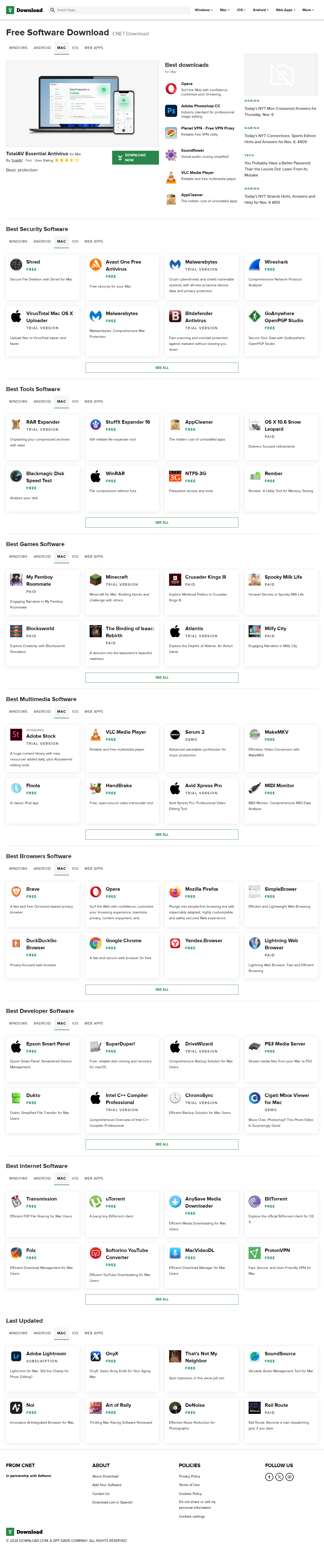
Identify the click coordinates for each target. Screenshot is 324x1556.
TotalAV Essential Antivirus (43, 154)
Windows (202, 10)
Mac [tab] (61, 48)
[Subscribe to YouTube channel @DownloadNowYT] (290, 1477)
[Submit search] (53, 10)
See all (162, 368)
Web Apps (284, 10)
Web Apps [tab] (94, 48)
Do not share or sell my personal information (197, 1505)
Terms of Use (189, 1485)
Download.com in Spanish (112, 1502)
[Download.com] (24, 10)
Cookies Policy (190, 1494)
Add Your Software (107, 1485)
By (14, 160)
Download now (135, 157)
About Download (105, 1476)
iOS (240, 10)
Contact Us (101, 1494)
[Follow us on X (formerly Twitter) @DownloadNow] (279, 1477)
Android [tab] (42, 48)
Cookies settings (192, 1516)
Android (259, 10)
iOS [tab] (75, 48)
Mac (223, 10)
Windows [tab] (18, 48)
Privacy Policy (189, 1476)
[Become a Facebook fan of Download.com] (269, 1477)
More (306, 10)
